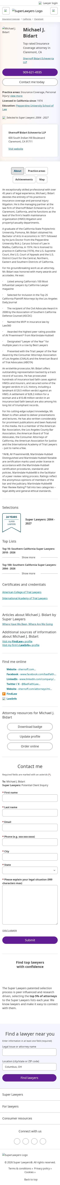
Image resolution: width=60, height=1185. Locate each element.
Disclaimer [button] (9, 931)
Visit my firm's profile (20, 645)
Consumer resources (17, 1118)
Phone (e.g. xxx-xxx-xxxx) (18, 836)
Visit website (15, 149)
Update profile (30, 736)
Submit (30, 940)
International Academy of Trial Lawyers (25, 598)
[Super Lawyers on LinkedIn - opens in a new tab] (43, 1141)
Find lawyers (29, 1078)
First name (10, 792)
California (27, 19)
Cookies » (30, 1172)
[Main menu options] (6, 11)
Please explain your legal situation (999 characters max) (27, 881)
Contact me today (31, 82)
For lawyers (10, 1106)
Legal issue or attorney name (19, 1046)
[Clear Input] (53, 1052)
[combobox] (29, 1052)
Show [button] (28, 557)
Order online (30, 746)
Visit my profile (17, 641)
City (5, 851)
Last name (9, 807)
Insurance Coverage (11, 19)
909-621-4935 (32, 5)
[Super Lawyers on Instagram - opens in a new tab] (26, 1141)
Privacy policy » (43, 1168)
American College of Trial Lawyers (21, 592)
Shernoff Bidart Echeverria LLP (38, 60)
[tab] (17, 171)
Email (6, 822)
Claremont (38, 19)
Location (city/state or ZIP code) (20, 1061)
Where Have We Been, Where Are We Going (27, 624)
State (6, 865)
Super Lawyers (12, 1094)
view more (16, 96)
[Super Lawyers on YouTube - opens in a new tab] (34, 1141)
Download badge (30, 727)
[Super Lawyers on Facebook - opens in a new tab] (17, 1141)
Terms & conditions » (20, 1168)
